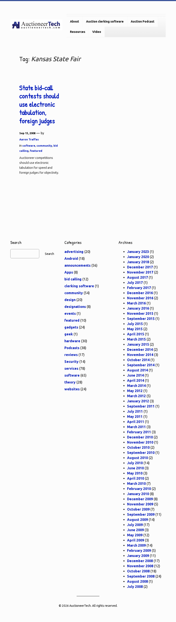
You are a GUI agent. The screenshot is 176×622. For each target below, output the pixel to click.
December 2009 (140, 499)
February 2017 (139, 288)
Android (71, 258)
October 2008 (138, 571)
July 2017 (135, 282)
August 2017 (137, 277)
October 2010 (138, 447)
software (28, 145)
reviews (71, 355)
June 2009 (135, 530)
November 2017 (140, 272)
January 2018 (138, 262)
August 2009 (137, 520)
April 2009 (135, 540)
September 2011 (141, 406)
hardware (72, 341)
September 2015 (141, 319)
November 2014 (140, 355)
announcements (77, 265)
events (70, 313)
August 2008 (137, 581)
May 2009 (135, 535)
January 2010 (138, 494)
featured (36, 150)
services (71, 368)
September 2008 (141, 576)
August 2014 (137, 370)
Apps (68, 272)
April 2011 (135, 422)
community (44, 145)
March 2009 (136, 545)
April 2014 (135, 380)
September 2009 (141, 514)
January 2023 (138, 252)
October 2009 (138, 509)
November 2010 (140, 442)
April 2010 (135, 478)
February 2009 (139, 550)
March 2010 (136, 483)
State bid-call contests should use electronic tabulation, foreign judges (39, 104)
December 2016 (140, 293)
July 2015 (135, 324)
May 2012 (135, 391)
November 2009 (140, 504)
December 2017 (140, 267)
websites (72, 389)
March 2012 (136, 396)
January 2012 (138, 401)
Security (71, 361)
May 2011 (135, 416)
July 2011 (135, 411)
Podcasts (71, 348)
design (70, 300)
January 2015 (138, 344)
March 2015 (136, 339)
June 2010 (135, 468)
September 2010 (141, 453)
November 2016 (140, 298)
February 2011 (139, 432)
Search (49, 253)
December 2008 (140, 561)
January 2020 (138, 257)
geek (68, 334)
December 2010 (140, 437)
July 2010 (135, 463)
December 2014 (140, 349)
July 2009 (135, 525)
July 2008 (135, 587)
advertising (73, 252)
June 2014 (135, 375)
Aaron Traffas (29, 139)
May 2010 (135, 473)
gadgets (71, 327)
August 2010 (137, 458)
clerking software (79, 286)
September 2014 (141, 365)
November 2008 (140, 566)
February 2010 (139, 489)
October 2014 (138, 360)
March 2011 (136, 427)
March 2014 (136, 386)
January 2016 (138, 308)
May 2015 (135, 329)
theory (70, 382)
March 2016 (136, 303)
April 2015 (135, 334)
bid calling (73, 279)
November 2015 (140, 313)
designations (75, 307)
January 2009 (138, 556)
